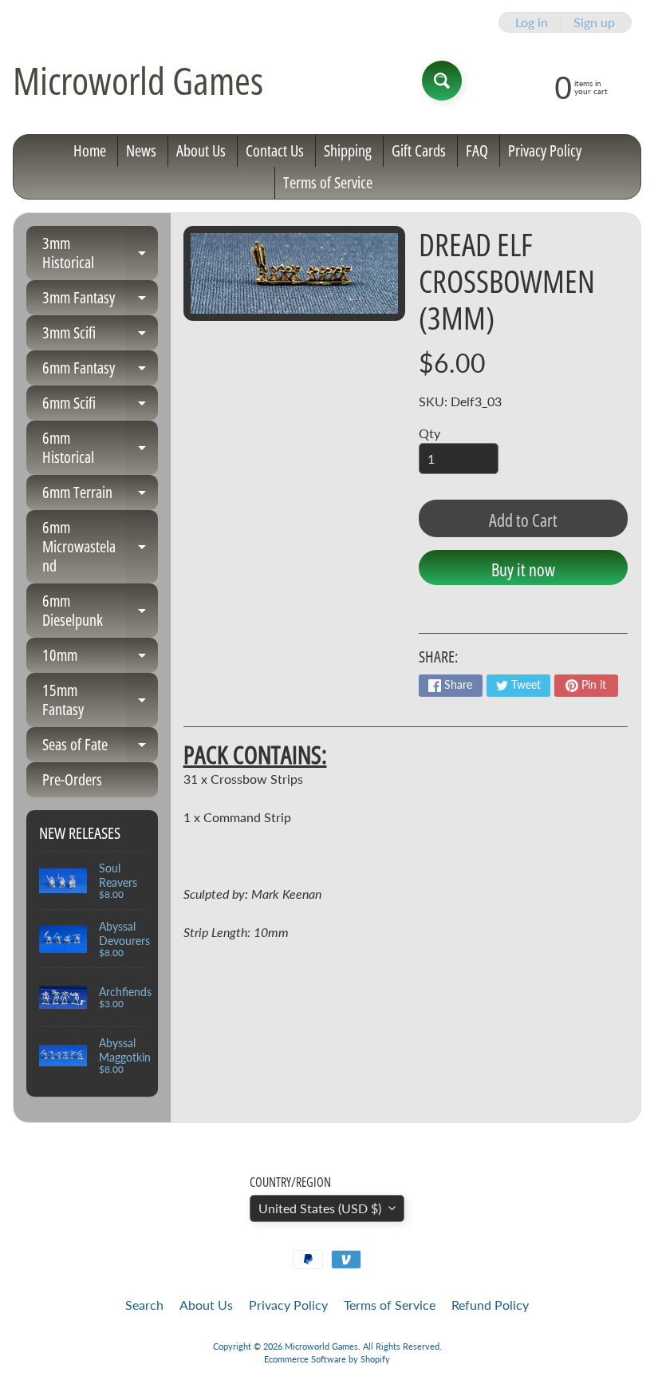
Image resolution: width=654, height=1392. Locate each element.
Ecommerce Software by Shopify (327, 1359)
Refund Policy (490, 1304)
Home (89, 150)
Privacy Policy (544, 150)
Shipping (348, 150)
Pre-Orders (72, 779)
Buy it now (523, 569)
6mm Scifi (100, 406)
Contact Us (275, 150)
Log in (531, 22)
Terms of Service (327, 182)
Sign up (594, 22)
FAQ (477, 150)
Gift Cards (419, 150)
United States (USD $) (319, 1208)
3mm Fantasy (100, 301)
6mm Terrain (100, 495)
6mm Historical (100, 448)
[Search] (442, 81)
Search (144, 1304)
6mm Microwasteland (100, 546)
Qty (429, 433)
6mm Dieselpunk (100, 611)
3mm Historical (100, 253)
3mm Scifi (100, 336)
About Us (201, 150)
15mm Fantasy (100, 700)
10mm (100, 658)
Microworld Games (138, 80)
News (141, 150)
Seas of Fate (100, 748)
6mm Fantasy (100, 371)
